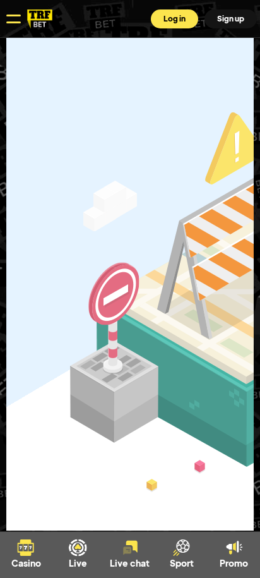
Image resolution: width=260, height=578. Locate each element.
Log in (174, 18)
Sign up (230, 18)
